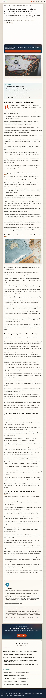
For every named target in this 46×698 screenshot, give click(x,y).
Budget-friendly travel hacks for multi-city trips (15, 86)
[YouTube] (41, 1)
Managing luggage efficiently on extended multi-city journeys (18, 97)
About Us (10, 693)
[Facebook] (38, 1)
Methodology (11, 619)
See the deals (23, 51)
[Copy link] (12, 23)
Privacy (41, 693)
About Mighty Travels (15, 603)
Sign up (33, 1)
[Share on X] (5, 23)
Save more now (21, 635)
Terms (2, 695)
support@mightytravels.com (18, 695)
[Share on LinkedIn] (10, 23)
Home (5, 5)
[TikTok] (44, 1)
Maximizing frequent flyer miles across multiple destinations (18, 90)
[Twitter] (36, 1)
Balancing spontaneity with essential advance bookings (17, 93)
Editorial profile (8, 603)
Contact (21, 603)
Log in (29, 1)
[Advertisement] (23, 34)
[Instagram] (39, 1)
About (36, 617)
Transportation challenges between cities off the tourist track (18, 95)
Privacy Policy (20, 693)
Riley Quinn (7, 20)
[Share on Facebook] (7, 23)
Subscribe (6, 695)
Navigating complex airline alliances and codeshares (16, 88)
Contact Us (15, 693)
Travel (8, 5)
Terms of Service (28, 693)
